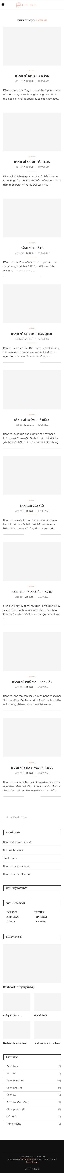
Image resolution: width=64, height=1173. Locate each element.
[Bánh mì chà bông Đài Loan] (32, 737)
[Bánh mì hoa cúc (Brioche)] (32, 561)
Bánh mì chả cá (32, 248)
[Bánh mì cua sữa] (32, 475)
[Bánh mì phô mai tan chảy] (32, 651)
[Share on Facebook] (30, 104)
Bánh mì (33, 1094)
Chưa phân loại (33, 1109)
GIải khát (33, 1116)
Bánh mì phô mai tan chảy (32, 682)
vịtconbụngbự (27, 1159)
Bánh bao (33, 1066)
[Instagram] (56, 4)
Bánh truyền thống (33, 1102)
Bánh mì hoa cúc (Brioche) (32, 591)
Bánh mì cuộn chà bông (32, 420)
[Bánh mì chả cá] (32, 218)
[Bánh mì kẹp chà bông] (32, 46)
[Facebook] (53, 4)
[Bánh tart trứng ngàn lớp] (32, 963)
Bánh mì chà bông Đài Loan (32, 767)
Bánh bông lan (33, 1080)
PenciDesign (32, 1162)
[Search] (60, 4)
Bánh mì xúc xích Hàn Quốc (32, 334)
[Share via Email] (38, 104)
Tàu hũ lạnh (10, 857)
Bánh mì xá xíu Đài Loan (32, 162)
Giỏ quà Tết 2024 (13, 849)
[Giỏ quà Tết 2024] (16, 1002)
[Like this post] (26, 104)
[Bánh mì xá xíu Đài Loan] (32, 132)
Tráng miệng (33, 1123)
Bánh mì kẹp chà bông (32, 76)
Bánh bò (33, 1073)
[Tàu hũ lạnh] (47, 1002)
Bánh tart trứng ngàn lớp (17, 841)
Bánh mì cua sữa (32, 505)
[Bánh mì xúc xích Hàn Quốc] (32, 303)
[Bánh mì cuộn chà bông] (32, 389)
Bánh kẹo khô (33, 1087)
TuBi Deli (29, 81)
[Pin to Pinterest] (35, 104)
